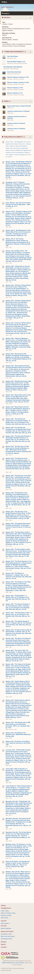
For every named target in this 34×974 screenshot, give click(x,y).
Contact (4, 947)
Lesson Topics (5, 911)
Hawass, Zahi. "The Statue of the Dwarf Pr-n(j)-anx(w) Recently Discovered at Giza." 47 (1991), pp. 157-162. (18, 641)
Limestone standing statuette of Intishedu (16, 117)
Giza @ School (6, 908)
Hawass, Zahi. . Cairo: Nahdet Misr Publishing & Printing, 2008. (18, 734)
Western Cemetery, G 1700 (15, 88)
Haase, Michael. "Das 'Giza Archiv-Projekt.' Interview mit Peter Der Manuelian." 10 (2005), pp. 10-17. (18, 204)
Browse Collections (6, 928)
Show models (4, 923)
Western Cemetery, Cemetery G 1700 (18, 77)
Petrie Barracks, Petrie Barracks (13, 67)
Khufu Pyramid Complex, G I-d (16, 61)
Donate (3, 942)
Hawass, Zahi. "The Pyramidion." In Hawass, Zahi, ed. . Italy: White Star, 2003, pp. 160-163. (18, 598)
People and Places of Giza (8, 913)
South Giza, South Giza (14, 72)
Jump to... (6, 13)
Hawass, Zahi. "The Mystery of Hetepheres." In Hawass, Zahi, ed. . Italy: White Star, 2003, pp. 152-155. (19, 575)
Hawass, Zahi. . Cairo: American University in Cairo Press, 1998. (18, 743)
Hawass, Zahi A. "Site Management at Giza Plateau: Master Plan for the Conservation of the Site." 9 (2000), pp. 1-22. (18, 232)
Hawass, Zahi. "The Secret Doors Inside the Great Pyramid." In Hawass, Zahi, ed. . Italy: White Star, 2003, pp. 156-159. (19, 632)
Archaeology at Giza (6, 939)
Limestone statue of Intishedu (16, 123)
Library (3, 905)
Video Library (4, 918)
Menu (5, 2)
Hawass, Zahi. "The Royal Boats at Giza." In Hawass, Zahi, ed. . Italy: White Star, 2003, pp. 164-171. (19, 615)
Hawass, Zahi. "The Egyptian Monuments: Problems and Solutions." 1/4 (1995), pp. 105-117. (18, 526)
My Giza (3, 926)
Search (3, 944)
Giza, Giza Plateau (12, 56)
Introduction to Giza (6, 934)
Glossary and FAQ (6, 915)
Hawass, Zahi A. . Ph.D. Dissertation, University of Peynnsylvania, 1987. (18, 242)
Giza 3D (3, 921)
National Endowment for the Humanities (13, 962)
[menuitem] (17, 923)
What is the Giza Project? (8, 936)
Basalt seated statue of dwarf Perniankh (19, 106)
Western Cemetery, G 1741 (15, 93)
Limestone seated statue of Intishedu (18, 111)
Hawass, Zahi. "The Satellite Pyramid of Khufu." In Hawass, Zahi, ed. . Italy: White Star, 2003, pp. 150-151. (18, 623)
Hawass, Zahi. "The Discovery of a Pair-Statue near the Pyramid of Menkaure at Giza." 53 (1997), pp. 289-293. (18, 449)
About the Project (7, 931)
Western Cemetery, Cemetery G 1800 (18, 82)
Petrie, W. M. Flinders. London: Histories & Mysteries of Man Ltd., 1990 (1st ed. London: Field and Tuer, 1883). (18, 863)
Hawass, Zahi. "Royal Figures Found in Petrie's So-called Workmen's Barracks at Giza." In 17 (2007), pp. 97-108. (18, 410)
